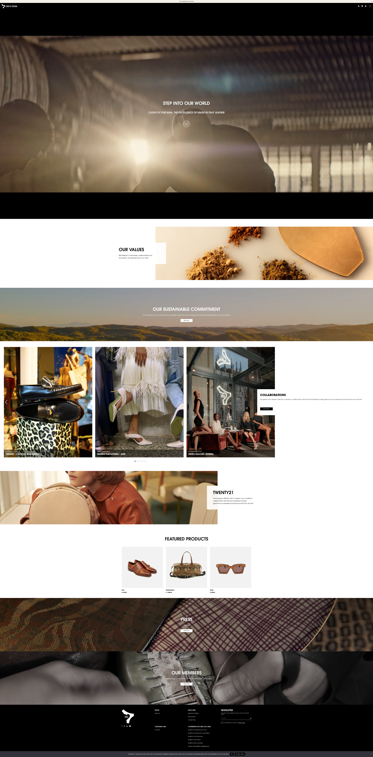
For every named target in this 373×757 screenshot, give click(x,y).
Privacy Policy (192, 716)
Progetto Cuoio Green (194, 739)
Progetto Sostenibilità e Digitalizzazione (198, 746)
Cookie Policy (192, 720)
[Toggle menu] (370, 6)
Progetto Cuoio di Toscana (195, 736)
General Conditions (193, 713)
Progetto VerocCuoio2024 (195, 743)
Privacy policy (240, 754)
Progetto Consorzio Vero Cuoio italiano (199, 733)
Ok (232, 754)
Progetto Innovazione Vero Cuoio (197, 730)
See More (266, 409)
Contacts (157, 730)
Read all (186, 630)
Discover (186, 320)
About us (157, 713)
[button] (6, 402)
